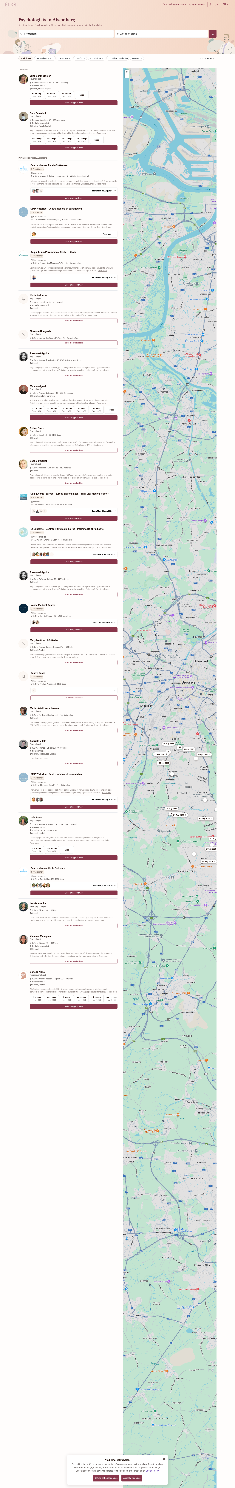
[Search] (213, 34)
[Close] (164, 1459)
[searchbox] (66, 34)
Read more (101, 133)
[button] (168, 744)
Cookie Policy (152, 1471)
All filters (27, 58)
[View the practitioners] (74, 690)
